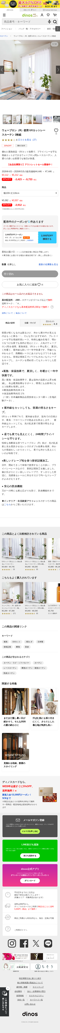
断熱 (18, 647)
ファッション (6, 29)
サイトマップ (38, 987)
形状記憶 (7, 647)
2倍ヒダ (29, 642)
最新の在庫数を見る (48, 264)
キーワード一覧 (36, 1000)
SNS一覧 (21, 1000)
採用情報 (20, 996)
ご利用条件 (30, 240)
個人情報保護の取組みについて (30, 983)
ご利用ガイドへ (20, 930)
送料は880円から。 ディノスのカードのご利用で (34, 906)
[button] (2, 70)
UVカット (16, 642)
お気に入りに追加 (27, 284)
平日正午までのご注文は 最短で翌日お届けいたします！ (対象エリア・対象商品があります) (28, 894)
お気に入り (48, 14)
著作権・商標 (21, 987)
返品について (21, 313)
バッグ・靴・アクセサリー (30, 29)
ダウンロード (30, 881)
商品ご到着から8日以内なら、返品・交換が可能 (34, 918)
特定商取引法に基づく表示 (30, 978)
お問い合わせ (30, 1004)
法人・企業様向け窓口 (36, 991)
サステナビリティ (36, 996)
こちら (7, 504)
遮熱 (5, 642)
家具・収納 (51, 29)
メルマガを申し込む (30, 831)
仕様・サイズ (30, 323)
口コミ (51, 322)
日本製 (40, 642)
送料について (7, 313)
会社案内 (18, 991)
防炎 (27, 647)
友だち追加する (30, 856)
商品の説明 (10, 323)
